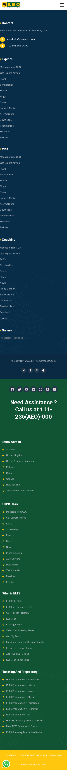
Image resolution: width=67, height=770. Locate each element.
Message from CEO (10, 67)
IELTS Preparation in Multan (20, 697)
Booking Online (14, 624)
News (3, 102)
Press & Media (8, 108)
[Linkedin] (33, 389)
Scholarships (7, 84)
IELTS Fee (11, 618)
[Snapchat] (47, 389)
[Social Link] (23, 370)
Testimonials (7, 125)
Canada (10, 478)
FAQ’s (3, 78)
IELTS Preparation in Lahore (20, 685)
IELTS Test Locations (17, 659)
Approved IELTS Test (17, 653)
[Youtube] (26, 389)
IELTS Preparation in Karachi (21, 691)
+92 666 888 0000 (18, 45)
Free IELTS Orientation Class (21, 726)
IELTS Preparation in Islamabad (22, 679)
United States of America (20, 461)
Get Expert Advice (10, 73)
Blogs (3, 96)
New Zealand (13, 484)
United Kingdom (14, 455)
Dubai (9, 473)
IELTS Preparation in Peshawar (22, 708)
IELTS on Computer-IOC (19, 607)
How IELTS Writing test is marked (24, 720)
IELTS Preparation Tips (18, 714)
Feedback (5, 131)
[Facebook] (12, 389)
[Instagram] (40, 389)
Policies (4, 137)
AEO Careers (7, 114)
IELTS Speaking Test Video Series (24, 732)
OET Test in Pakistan (17, 612)
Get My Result (14, 636)
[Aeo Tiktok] (54, 389)
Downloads (6, 119)
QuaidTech (40, 764)
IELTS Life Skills (14, 601)
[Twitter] (19, 389)
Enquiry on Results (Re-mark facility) (25, 642)
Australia (11, 449)
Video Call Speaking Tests (20, 630)
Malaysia (10, 467)
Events (3, 90)
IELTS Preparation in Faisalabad (22, 703)
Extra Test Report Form (19, 648)
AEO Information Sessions (20, 490)
